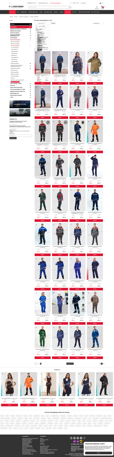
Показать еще (70, 363)
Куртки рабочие (14, 53)
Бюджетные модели (15, 81)
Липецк (56, 423)
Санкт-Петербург (4, 428)
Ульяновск (32, 428)
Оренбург (105, 425)
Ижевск (84, 423)
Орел (90, 418)
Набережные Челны (97, 425)
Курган (26, 418)
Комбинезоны (14, 55)
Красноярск (107, 423)
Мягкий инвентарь (14, 93)
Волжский (75, 415)
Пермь (27, 425)
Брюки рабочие (14, 59)
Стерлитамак (50, 420)
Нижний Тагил (70, 418)
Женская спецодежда (15, 43)
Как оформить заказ (44, 446)
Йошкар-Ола (99, 415)
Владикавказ (63, 415)
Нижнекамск (63, 418)
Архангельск (19, 415)
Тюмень (26, 428)
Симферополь (25, 420)
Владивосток (78, 425)
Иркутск (89, 423)
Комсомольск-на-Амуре (5, 418)
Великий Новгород (54, 415)
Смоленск (32, 420)
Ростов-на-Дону (34, 425)
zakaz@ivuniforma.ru (75, 447)
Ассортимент (25, 436)
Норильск (85, 418)
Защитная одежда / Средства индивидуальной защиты (17, 66)
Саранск (12, 420)
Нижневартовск (56, 418)
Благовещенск (36, 415)
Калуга (105, 415)
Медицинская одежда (15, 30)
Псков (2, 420)
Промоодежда (13, 37)
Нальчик (49, 418)
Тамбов (79, 420)
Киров (84, 425)
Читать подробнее (13, 124)
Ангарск (7, 415)
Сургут (57, 420)
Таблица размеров (44, 450)
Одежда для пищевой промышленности (15, 35)
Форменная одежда (15, 74)
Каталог (13, 12)
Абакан (2, 415)
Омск (23, 425)
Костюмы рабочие (14, 47)
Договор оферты (44, 448)
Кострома (13, 418)
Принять (98, 452)
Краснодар (101, 423)
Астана (65, 428)
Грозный (86, 415)
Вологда (81, 415)
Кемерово (38, 428)
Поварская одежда (14, 32)
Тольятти (21, 428)
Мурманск (43, 418)
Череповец (101, 420)
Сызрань (61, 420)
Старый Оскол (43, 420)
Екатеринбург (43, 423)
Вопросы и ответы (44, 447)
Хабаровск (18, 423)
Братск (43, 415)
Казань (95, 423)
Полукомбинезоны (15, 57)
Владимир (69, 415)
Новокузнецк (48, 428)
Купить (42, 83)
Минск (55, 425)
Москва (2, 425)
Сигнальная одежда (15, 76)
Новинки (61, 12)
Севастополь (18, 420)
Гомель (45, 425)
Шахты (110, 420)
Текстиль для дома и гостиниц (17, 89)
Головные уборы (14, 61)
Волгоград (31, 423)
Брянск (47, 415)
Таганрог (74, 420)
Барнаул (12, 423)
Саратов (15, 428)
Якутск (7, 423)
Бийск (30, 415)
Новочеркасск (78, 418)
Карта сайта (73, 451)
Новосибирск (17, 425)
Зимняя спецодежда (15, 63)
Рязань (54, 428)
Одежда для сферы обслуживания (30, 438)
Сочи (38, 420)
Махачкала (90, 425)
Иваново (79, 423)
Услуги (41, 12)
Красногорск (20, 418)
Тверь (84, 420)
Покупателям (23, 12)
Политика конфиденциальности (47, 453)
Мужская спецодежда (15, 41)
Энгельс (2, 423)
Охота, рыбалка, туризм (15, 83)
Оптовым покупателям (33, 12)
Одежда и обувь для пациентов (17, 91)
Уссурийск (95, 420)
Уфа (43, 428)
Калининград (50, 423)
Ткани (11, 97)
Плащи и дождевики (15, 72)
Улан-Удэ (89, 420)
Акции (41, 438)
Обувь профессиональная (16, 87)
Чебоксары (73, 423)
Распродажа (67, 12)
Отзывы (42, 442)
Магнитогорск (36, 418)
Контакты (56, 12)
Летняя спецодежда (15, 45)
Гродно (50, 425)
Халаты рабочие (14, 49)
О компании (43, 436)
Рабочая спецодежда (15, 39)
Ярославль (24, 423)
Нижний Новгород (9, 425)
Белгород (25, 415)
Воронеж (36, 423)
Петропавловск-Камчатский (106, 418)
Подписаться (13, 138)
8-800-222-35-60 (77, 444)
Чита (106, 420)
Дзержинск (92, 415)
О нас (18, 12)
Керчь (110, 415)
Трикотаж (13, 78)
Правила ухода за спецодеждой (47, 452)
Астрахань (71, 425)
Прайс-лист (42, 440)
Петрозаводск (96, 418)
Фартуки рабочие (14, 51)
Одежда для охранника (15, 68)
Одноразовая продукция (16, 95)
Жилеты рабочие (14, 70)
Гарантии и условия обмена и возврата (48, 449)
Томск (10, 428)
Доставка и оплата (48, 12)
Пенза (61, 423)
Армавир (12, 415)
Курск (31, 418)
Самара (66, 425)
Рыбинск (6, 420)
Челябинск (60, 428)
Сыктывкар (68, 420)
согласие (108, 447)
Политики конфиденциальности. (97, 449)
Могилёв (60, 425)
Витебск (40, 425)
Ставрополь (66, 423)
